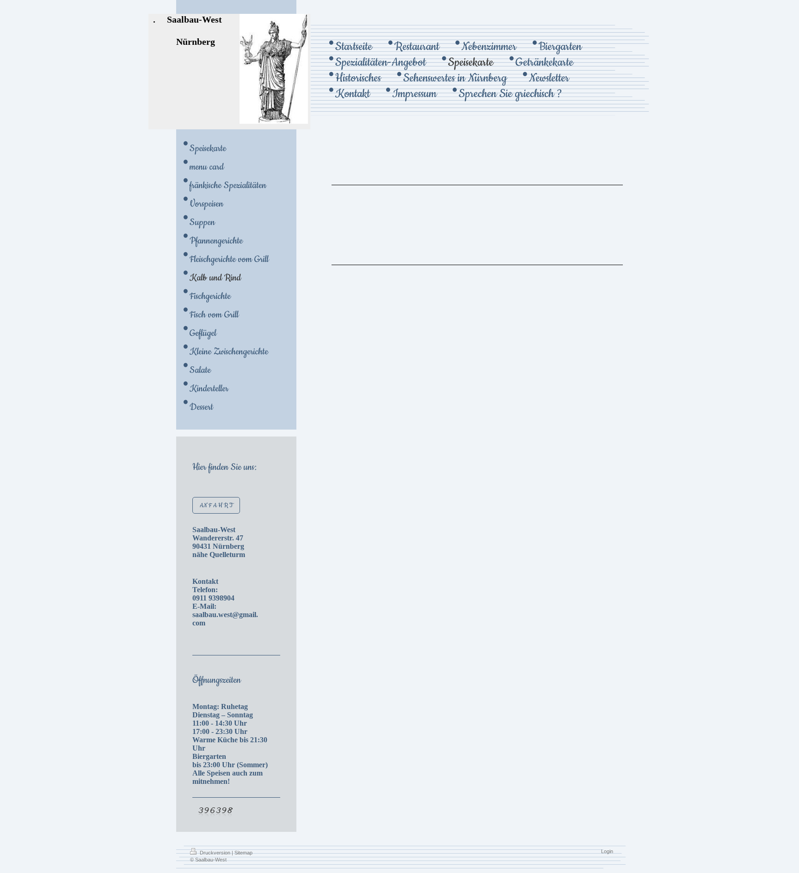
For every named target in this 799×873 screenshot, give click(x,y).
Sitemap (243, 852)
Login (607, 851)
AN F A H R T (216, 505)
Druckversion (215, 852)
